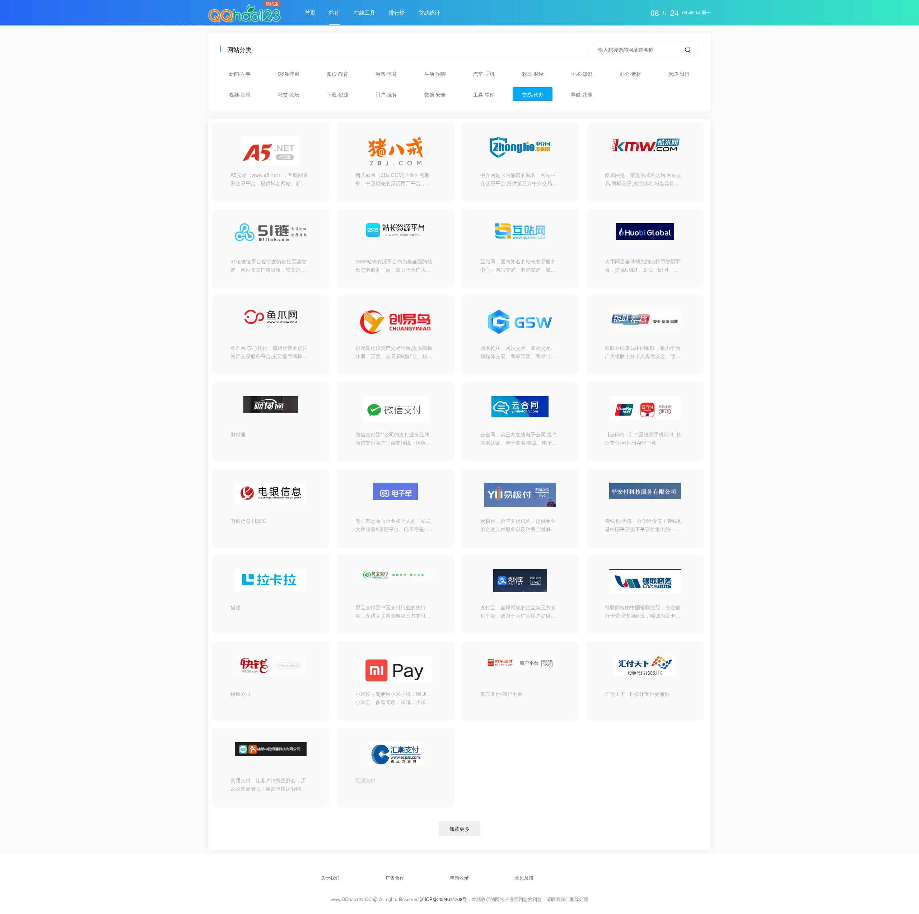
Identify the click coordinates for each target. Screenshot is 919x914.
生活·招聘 (435, 73)
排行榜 (397, 12)
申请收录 (459, 877)
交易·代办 (533, 94)
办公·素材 (630, 73)
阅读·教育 (337, 73)
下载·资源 (337, 94)
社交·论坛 (288, 94)
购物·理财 (288, 73)
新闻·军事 (240, 73)
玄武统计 (429, 12)
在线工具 (364, 12)
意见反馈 (524, 877)
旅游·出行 (679, 73)
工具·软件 (484, 94)
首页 (310, 12)
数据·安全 (435, 94)
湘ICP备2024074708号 (443, 899)
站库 (334, 12)
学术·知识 (581, 73)
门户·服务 (386, 94)
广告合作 (395, 877)
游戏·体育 (386, 73)
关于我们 (330, 877)
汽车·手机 (484, 73)
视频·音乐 (240, 94)
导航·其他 (581, 94)
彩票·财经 (533, 73)
